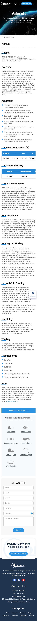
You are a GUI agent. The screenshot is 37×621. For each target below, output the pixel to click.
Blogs (29, 613)
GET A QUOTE (26, 4)
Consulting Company (18, 553)
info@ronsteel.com (18, 596)
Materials (23, 613)
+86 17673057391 (18, 594)
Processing (23, 615)
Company (15, 613)
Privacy (31, 615)
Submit (18, 530)
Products (6, 615)
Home (3, 37)
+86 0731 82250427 (18, 591)
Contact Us (14, 615)
